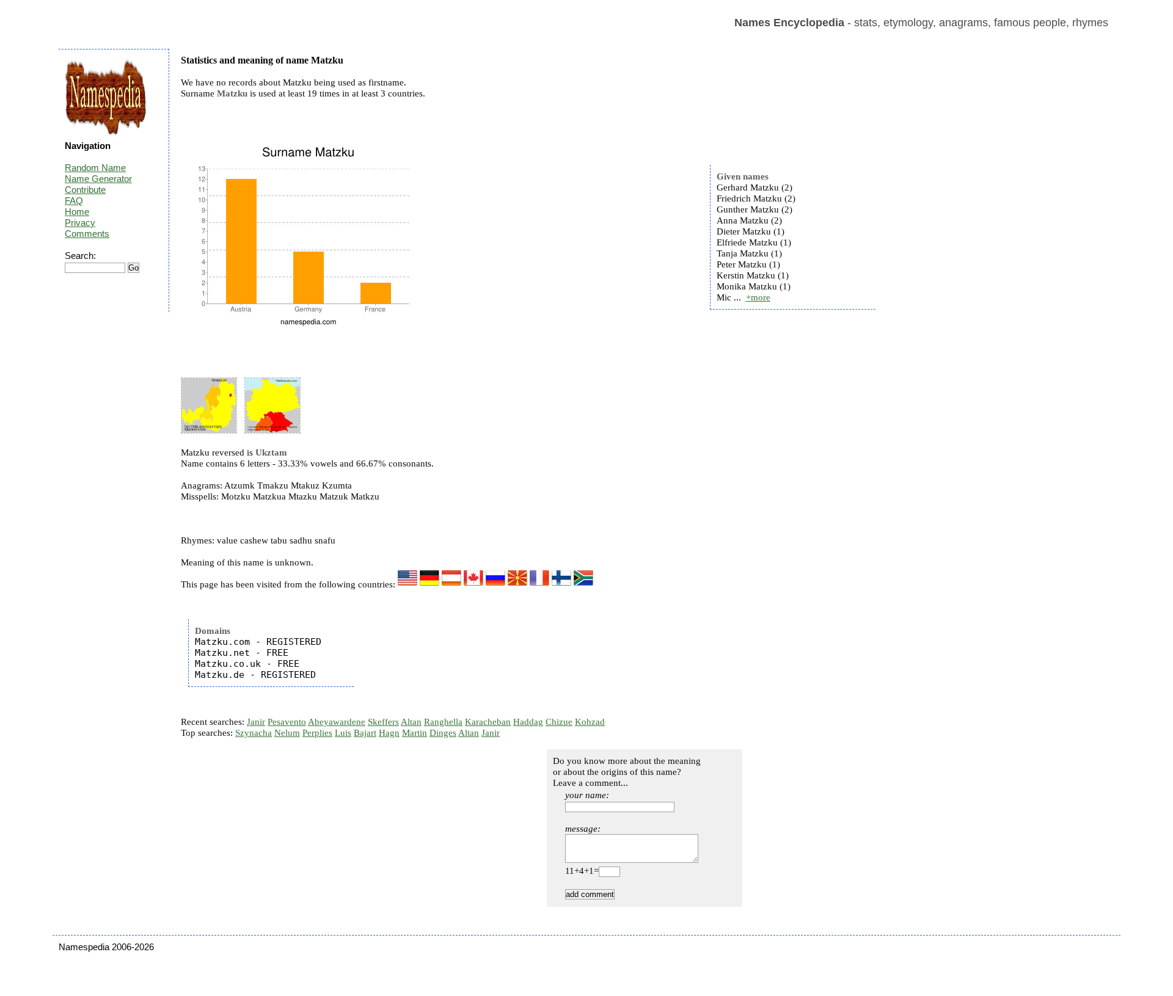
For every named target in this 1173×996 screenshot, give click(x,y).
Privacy (80, 222)
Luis (343, 733)
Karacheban (488, 722)
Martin (414, 733)
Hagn (389, 733)
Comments (87, 233)
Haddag (528, 722)
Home (77, 211)
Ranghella (443, 722)
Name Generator (98, 178)
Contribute (85, 189)
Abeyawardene (336, 722)
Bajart (365, 733)
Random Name (95, 167)
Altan (411, 722)
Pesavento (287, 722)
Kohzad (590, 722)
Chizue (559, 722)
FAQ (74, 200)
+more (758, 297)
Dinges (442, 733)
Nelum (287, 733)
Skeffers (383, 722)
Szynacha (253, 733)
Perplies (317, 733)
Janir (256, 722)
